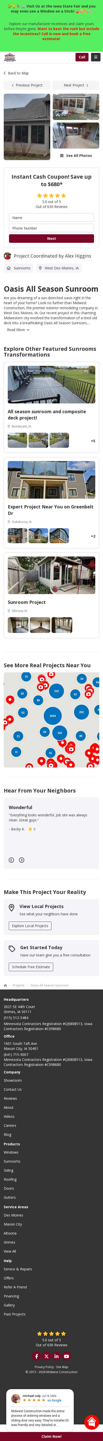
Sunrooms (12, 1161)
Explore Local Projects (30, 925)
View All (10, 1251)
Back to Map (18, 73)
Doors (9, 1188)
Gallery (9, 1305)
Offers (9, 1278)
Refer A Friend (15, 1287)
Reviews (10, 1098)
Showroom (13, 1080)
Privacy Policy (44, 1367)
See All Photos (78, 155)
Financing (11, 1296)
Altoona (10, 1233)
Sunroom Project (27, 602)
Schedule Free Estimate (31, 966)
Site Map (62, 1367)
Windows (11, 1152)
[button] (41, 761)
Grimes (9, 1242)
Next (51, 238)
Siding (8, 1170)
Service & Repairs (18, 1269)
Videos (9, 1116)
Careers (10, 1125)
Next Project (74, 85)
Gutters (10, 1197)
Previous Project (29, 85)
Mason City (13, 1224)
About (9, 1107)
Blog (7, 1134)
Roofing (10, 1179)
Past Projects (15, 1314)
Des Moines (13, 1215)
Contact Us (13, 1089)
